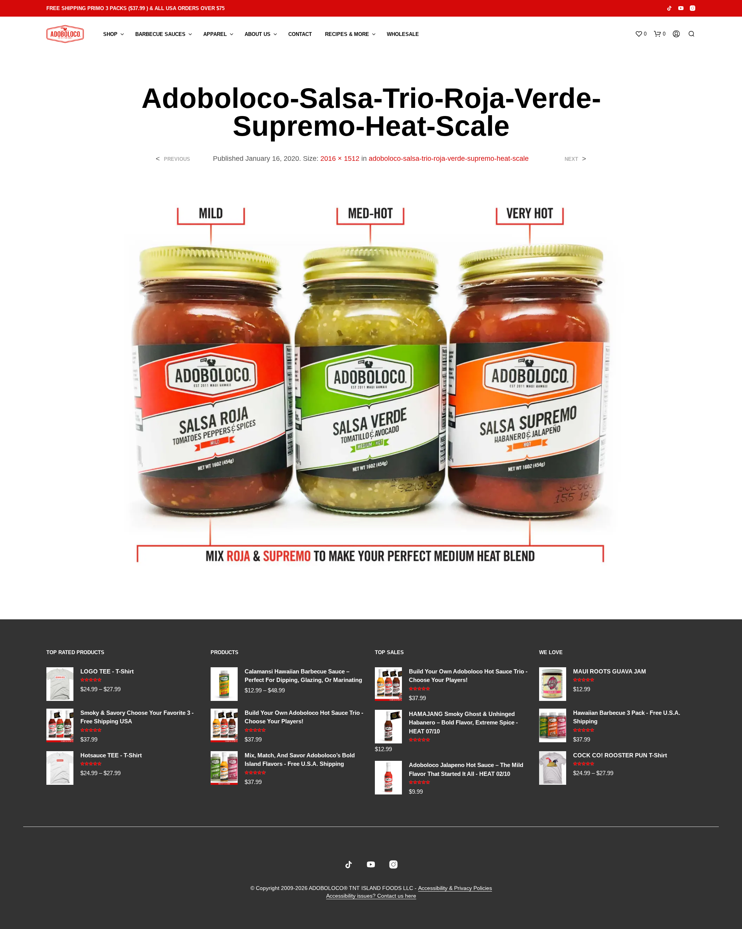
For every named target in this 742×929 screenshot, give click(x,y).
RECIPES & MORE (347, 34)
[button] (641, 34)
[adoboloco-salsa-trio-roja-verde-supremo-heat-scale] (371, 385)
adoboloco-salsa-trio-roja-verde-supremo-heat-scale (449, 158)
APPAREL (215, 34)
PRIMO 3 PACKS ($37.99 (116, 8)
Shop (110, 34)
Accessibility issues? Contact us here (371, 896)
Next (571, 159)
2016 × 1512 (339, 158)
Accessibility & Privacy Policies (455, 888)
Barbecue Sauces (160, 34)
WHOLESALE (403, 34)
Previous (177, 159)
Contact (300, 34)
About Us (258, 34)
